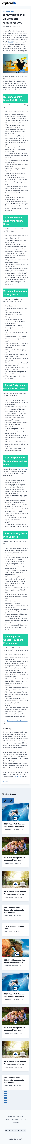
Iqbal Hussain (7, 26)
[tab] (5, 1091)
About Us (23, 1119)
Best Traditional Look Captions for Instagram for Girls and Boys (14, 910)
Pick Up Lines (10, 11)
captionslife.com (9, 829)
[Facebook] (6, 1130)
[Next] (11, 800)
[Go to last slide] (5, 800)
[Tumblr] (18, 1130)
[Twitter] (9, 1130)
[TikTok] (21, 1130)
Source (5, 781)
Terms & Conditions (11, 1119)
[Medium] (15, 1130)
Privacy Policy (11, 1117)
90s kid (10, 42)
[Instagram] (12, 1130)
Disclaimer (20, 1117)
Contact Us (15, 1123)
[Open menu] (27, 3)
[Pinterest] (24, 1130)
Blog (4, 11)
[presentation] (15, 812)
